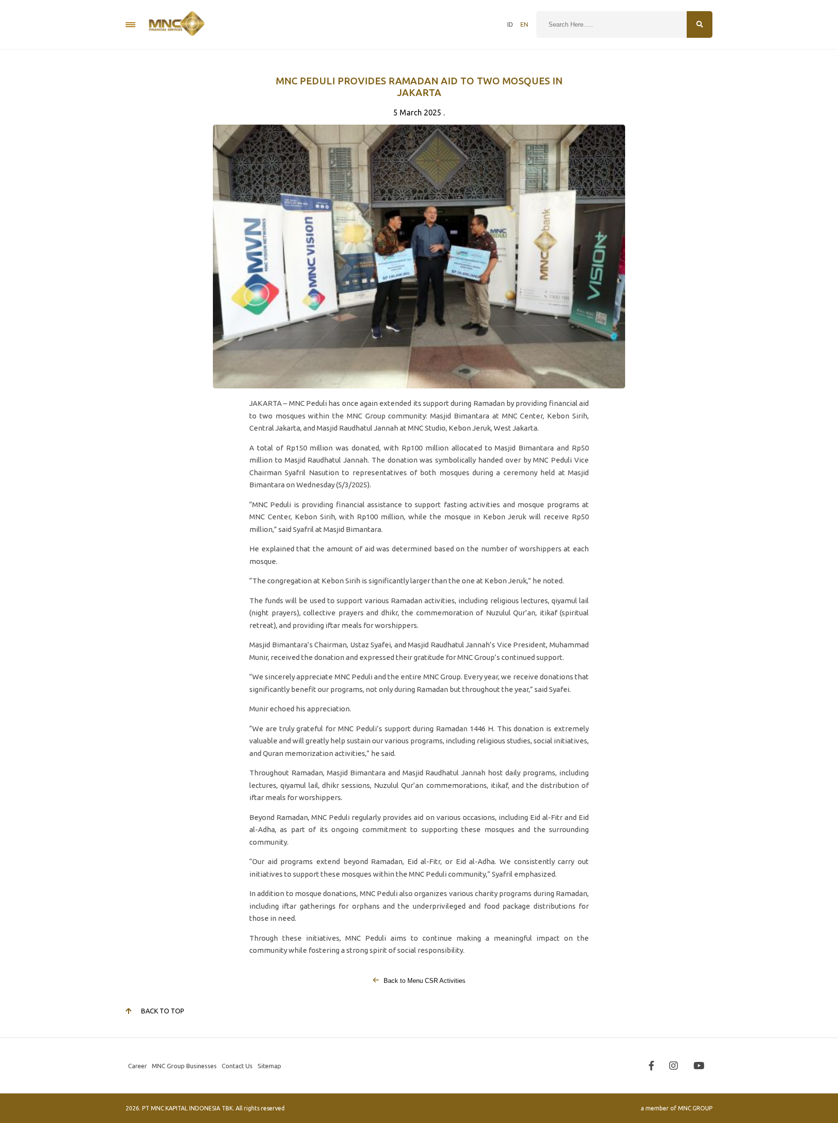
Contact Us (237, 1065)
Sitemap (269, 1065)
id (510, 24)
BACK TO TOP (162, 1011)
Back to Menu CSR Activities (424, 980)
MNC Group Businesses (184, 1065)
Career (137, 1065)
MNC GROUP (695, 1108)
